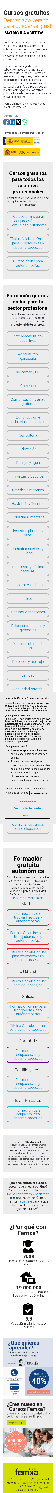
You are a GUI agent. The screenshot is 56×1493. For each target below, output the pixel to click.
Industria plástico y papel (28, 533)
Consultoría (28, 435)
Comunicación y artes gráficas (28, 401)
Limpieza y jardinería (28, 585)
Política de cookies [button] (34, 788)
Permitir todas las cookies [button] (27, 808)
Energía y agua (28, 463)
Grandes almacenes (28, 490)
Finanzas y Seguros (28, 476)
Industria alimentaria (28, 517)
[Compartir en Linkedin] (12, 123)
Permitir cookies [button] (27, 801)
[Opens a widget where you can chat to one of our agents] (44, 1487)
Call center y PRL (28, 372)
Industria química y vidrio (28, 551)
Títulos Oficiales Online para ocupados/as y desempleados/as (28, 243)
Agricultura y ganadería (28, 356)
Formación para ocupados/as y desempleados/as (28, 1055)
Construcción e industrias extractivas (28, 419)
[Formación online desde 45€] (28, 1352)
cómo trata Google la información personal (23, 740)
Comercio (28, 386)
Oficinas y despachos (28, 612)
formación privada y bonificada (28, 1194)
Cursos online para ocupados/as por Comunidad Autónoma (28, 220)
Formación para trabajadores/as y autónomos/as (28, 917)
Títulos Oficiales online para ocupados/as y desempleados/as (28, 956)
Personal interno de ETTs (28, 646)
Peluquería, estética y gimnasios (28, 628)
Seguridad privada (28, 689)
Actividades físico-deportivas (28, 338)
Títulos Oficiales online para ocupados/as (28, 983)
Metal (28, 598)
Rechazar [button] (27, 815)
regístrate (25, 1201)
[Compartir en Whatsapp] (24, 123)
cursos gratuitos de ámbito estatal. (29, 896)
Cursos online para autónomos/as (28, 263)
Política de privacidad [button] (16, 792)
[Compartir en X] (18, 123)
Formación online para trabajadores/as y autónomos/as (28, 937)
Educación (28, 449)
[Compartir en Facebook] (6, 123)
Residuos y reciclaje (28, 662)
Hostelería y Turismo (28, 503)
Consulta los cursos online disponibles (28, 826)
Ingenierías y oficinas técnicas (28, 569)
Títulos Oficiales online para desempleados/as (28, 1027)
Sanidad (28, 675)
